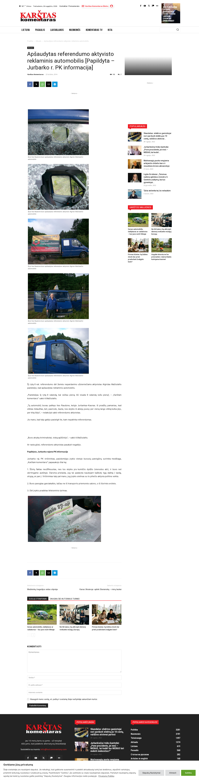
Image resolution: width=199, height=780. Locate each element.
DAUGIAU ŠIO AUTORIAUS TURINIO (65, 599)
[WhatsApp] (42, 84)
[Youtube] (144, 6)
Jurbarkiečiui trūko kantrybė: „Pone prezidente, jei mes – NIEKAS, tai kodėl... (156, 149)
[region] (99, 770)
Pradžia (30, 41)
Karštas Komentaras (35, 74)
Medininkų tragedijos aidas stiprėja (42, 589)
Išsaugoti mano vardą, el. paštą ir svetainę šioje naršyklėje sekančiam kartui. (63, 699)
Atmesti (172, 773)
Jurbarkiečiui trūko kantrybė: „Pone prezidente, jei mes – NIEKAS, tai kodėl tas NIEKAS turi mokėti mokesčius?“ (107, 747)
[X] (36, 84)
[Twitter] (149, 6)
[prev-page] (29, 635)
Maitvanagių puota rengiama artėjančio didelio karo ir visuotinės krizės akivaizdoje (156, 163)
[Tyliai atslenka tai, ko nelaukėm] (134, 194)
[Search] (177, 30)
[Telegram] (55, 84)
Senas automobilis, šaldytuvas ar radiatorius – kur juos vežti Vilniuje (137, 231)
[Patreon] (153, 6)
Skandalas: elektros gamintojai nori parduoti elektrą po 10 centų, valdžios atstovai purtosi (107, 732)
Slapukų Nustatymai (151, 773)
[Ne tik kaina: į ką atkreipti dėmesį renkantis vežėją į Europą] (74, 614)
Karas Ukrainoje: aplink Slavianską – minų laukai (100, 589)
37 (121, 74)
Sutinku (188, 773)
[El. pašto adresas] (48, 84)
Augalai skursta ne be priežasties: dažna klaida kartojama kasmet (161, 256)
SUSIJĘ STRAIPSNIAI (38, 599)
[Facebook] (140, 6)
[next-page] (33, 635)
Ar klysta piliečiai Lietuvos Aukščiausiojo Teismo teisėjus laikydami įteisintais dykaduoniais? (170, 14)
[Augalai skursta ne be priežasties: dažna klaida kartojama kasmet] (161, 245)
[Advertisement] (109, 16)
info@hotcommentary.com (54, 749)
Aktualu (38, 41)
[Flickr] (157, 6)
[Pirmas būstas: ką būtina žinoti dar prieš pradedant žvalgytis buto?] (106, 614)
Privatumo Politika (106, 776)
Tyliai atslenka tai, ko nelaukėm (157, 191)
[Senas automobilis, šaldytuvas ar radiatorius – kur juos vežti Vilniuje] (42, 614)
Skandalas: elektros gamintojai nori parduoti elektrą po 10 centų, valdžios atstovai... (157, 136)
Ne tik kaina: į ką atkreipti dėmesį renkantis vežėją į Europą (161, 231)
